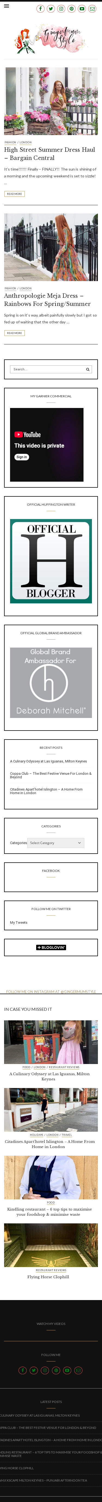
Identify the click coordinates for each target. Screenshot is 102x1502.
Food (26, 1067)
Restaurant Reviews (64, 1067)
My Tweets (18, 922)
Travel (67, 1135)
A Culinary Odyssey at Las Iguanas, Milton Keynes (48, 761)
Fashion (10, 142)
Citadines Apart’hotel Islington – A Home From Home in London (46, 791)
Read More (14, 193)
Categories (18, 843)
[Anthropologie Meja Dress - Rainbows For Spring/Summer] (51, 247)
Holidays (36, 1135)
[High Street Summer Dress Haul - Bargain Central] (51, 101)
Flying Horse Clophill (48, 1277)
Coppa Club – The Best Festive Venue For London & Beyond (51, 775)
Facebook (51, 871)
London (26, 142)
